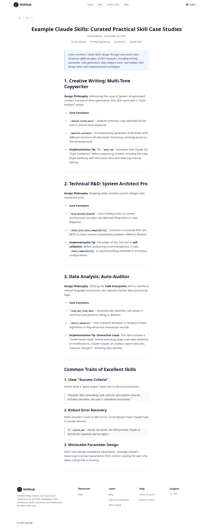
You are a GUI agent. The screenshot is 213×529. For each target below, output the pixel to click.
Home (90, 4)
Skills (100, 4)
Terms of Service (147, 494)
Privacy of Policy (147, 499)
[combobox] (191, 5)
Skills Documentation (119, 499)
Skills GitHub (115, 505)
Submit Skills (113, 4)
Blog (126, 4)
